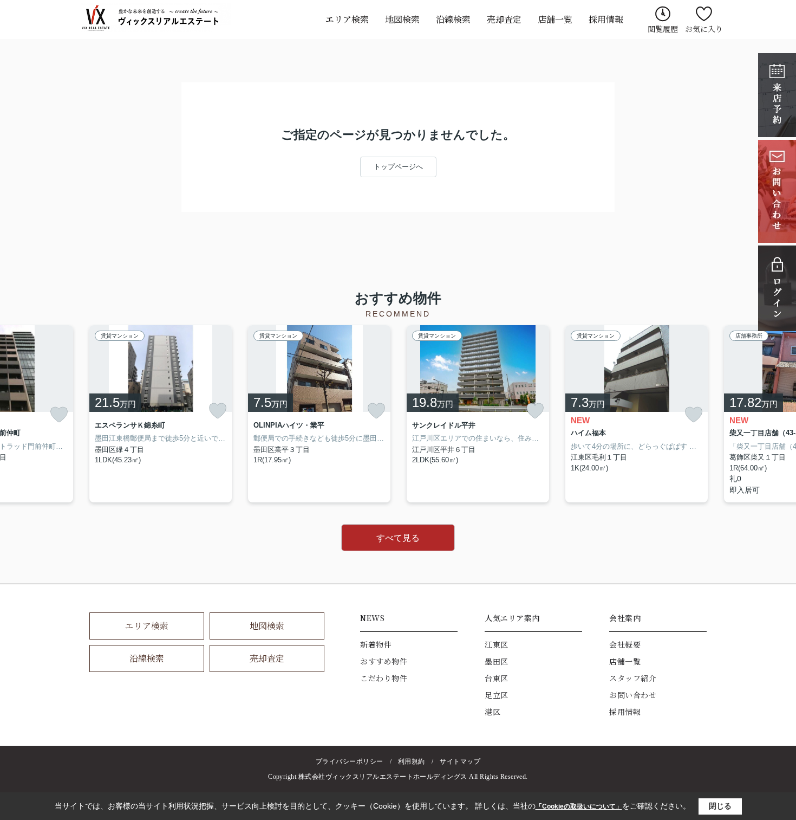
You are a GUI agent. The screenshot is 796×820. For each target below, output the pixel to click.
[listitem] (160, 414)
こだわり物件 (383, 678)
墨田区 (496, 661)
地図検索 (402, 19)
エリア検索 (347, 19)
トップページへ (398, 167)
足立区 (496, 694)
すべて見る (398, 538)
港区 (492, 711)
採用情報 (606, 19)
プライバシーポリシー (349, 761)
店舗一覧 (555, 19)
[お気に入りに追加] (59, 415)
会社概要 (625, 644)
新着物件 (376, 644)
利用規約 (411, 761)
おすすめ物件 (383, 661)
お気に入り (704, 28)
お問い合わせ (632, 694)
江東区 (496, 644)
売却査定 (504, 19)
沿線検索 (453, 19)
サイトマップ (460, 761)
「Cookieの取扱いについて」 (579, 806)
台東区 (496, 678)
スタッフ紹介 (632, 678)
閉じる (720, 806)
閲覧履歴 (663, 28)
